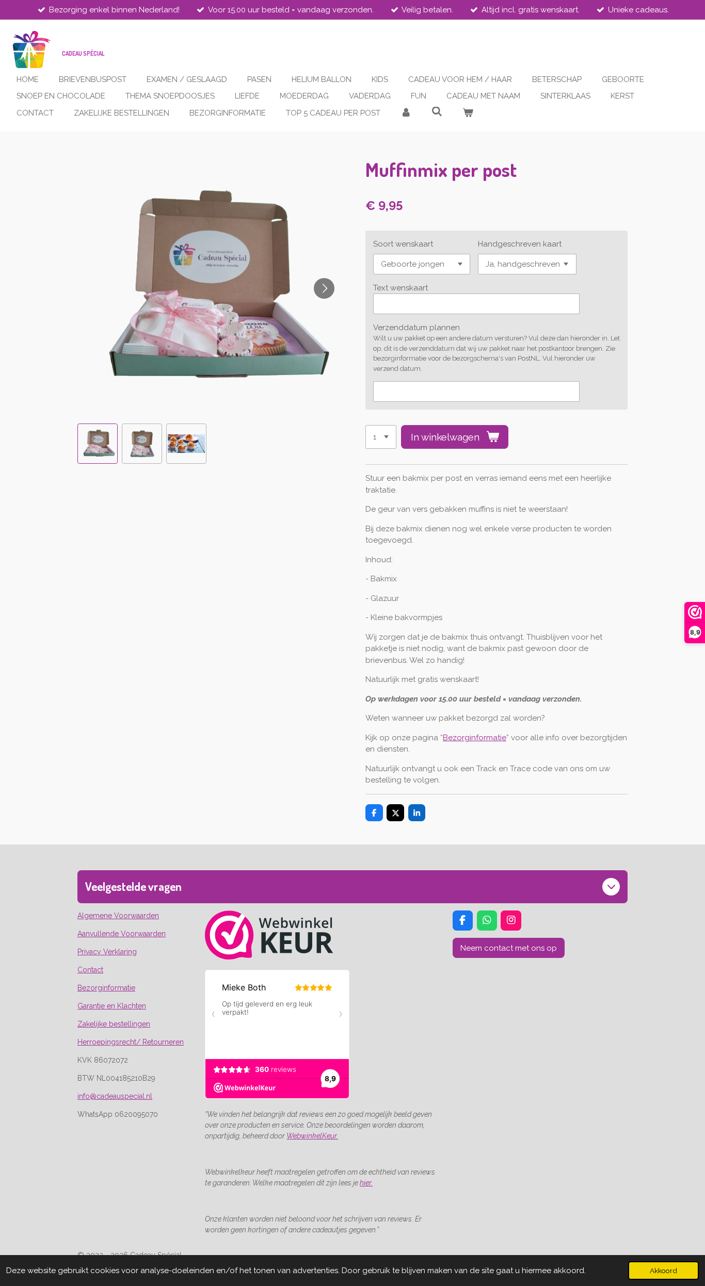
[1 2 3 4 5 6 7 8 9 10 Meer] (380, 437)
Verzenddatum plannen (416, 327)
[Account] (406, 113)
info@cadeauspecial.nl (114, 1096)
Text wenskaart (400, 287)
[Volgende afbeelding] (324, 288)
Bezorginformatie (474, 737)
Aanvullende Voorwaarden (121, 934)
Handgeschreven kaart (520, 244)
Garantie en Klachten (111, 1006)
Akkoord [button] (663, 1270)
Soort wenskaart (403, 244)
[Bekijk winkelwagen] (467, 113)
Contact (90, 970)
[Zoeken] (436, 112)
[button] (97, 444)
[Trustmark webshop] (269, 957)
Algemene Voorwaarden (118, 915)
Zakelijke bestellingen (113, 1024)
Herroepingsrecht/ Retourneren (130, 1042)
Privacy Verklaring (107, 952)
